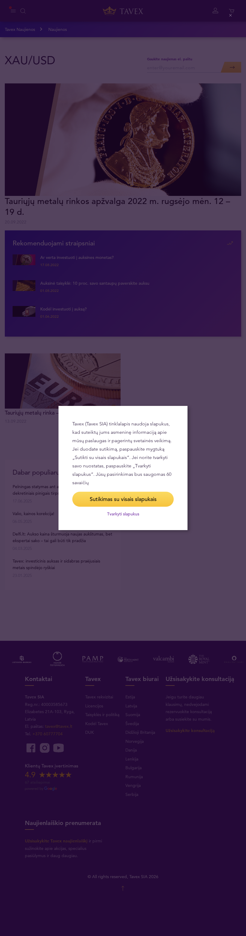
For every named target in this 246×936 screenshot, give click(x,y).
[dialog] (123, 468)
